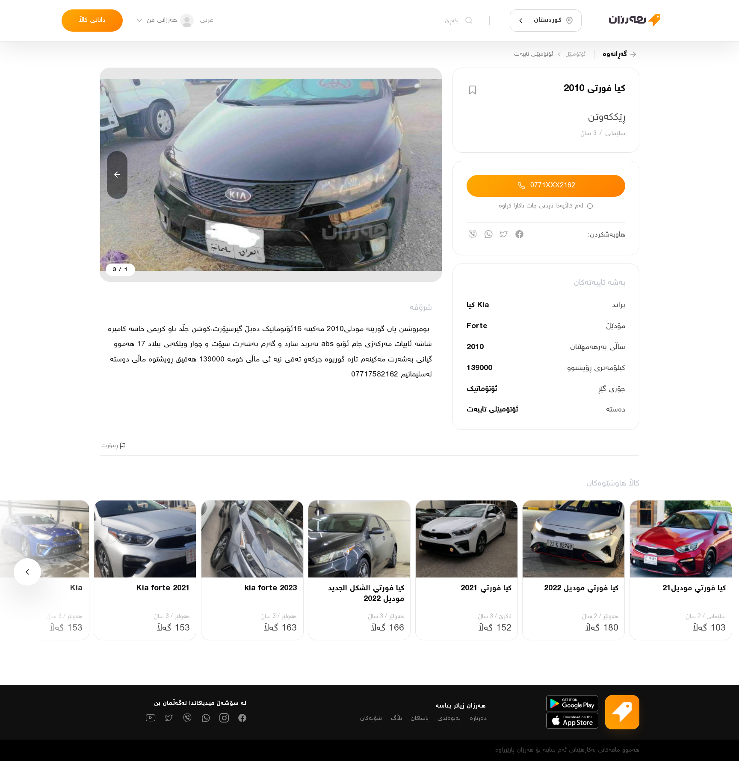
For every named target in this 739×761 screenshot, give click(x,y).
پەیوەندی (449, 718)
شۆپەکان (371, 718)
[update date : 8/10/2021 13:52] (629, 20)
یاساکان (420, 718)
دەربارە (478, 718)
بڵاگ (396, 718)
